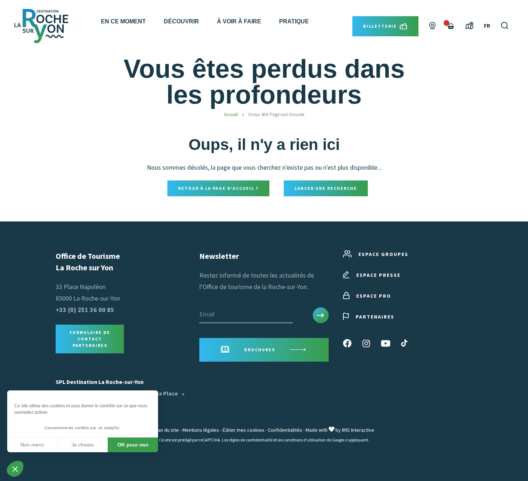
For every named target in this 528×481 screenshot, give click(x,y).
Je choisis (82, 445)
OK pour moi (132, 445)
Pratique (294, 21)
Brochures (259, 349)
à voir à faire (239, 21)
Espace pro (373, 296)
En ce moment (123, 21)
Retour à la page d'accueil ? (218, 188)
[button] (15, 468)
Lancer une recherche (326, 188)
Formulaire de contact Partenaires (90, 339)
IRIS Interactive (358, 430)
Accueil (231, 114)
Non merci (32, 445)
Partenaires (375, 316)
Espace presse (378, 275)
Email (206, 314)
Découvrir (181, 21)
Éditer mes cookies (243, 430)
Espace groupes (383, 254)
